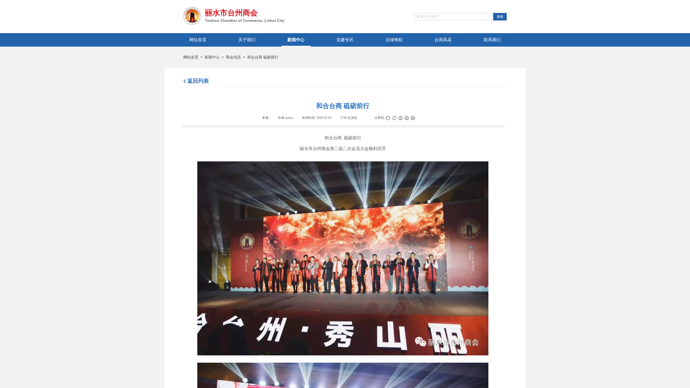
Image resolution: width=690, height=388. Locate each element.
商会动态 (233, 57)
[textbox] (453, 16)
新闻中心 (212, 57)
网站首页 (190, 57)
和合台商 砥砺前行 (262, 57)
